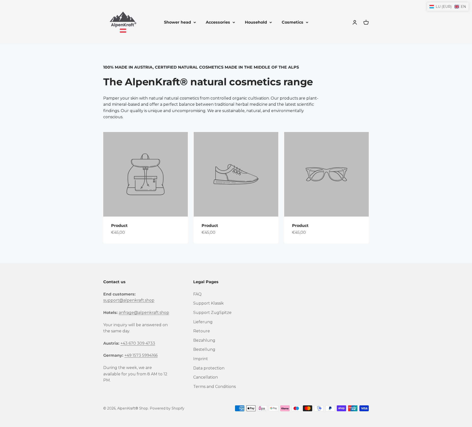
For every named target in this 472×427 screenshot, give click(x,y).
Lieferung (203, 322)
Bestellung (204, 349)
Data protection (208, 368)
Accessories (218, 22)
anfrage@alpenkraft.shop (144, 312)
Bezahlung (204, 340)
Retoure (201, 331)
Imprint (200, 358)
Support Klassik (208, 303)
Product (119, 225)
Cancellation (205, 377)
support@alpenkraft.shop (128, 300)
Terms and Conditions (214, 386)
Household (256, 22)
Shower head (177, 22)
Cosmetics (292, 22)
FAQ (197, 294)
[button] (448, 6)
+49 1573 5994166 (141, 355)
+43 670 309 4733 (137, 343)
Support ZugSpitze (212, 312)
